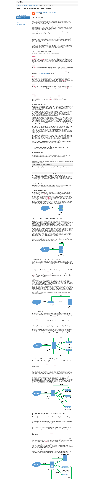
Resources (32, 2)
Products (26, 2)
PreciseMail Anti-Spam (28, 5)
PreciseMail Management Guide (43, 73)
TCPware (18, 22)
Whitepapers (35, 5)
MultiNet (18, 13)
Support (36, 2)
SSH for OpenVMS (20, 19)
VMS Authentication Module (21, 24)
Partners (41, 2)
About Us (45, 2)
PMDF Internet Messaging (21, 15)
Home (18, 5)
